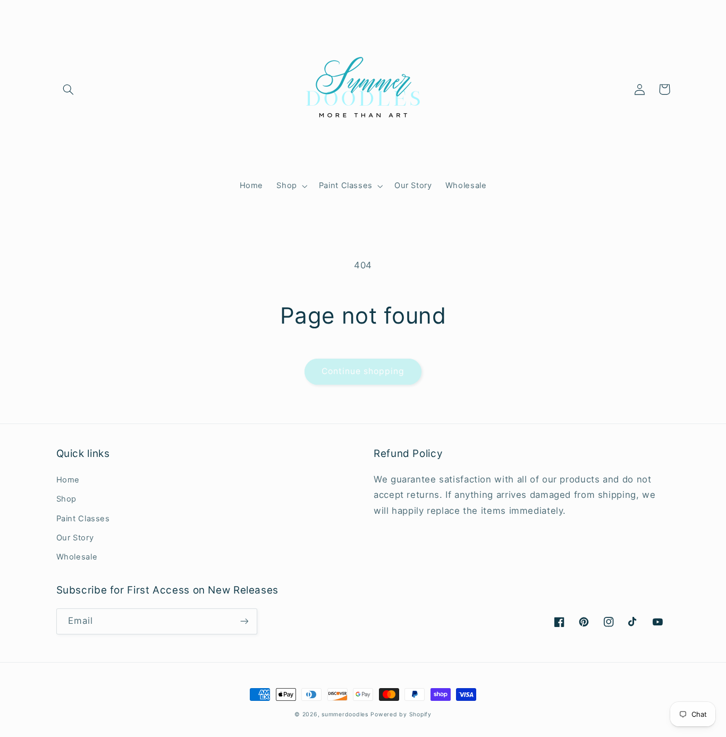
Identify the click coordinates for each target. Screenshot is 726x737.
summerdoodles (345, 714)
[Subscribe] (244, 621)
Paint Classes (83, 518)
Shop (66, 499)
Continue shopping (363, 371)
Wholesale (77, 557)
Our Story (75, 538)
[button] (68, 89)
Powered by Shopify (400, 714)
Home (68, 480)
